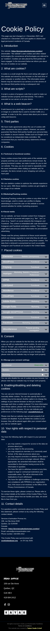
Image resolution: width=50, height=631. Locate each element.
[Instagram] (8, 604)
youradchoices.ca (35, 412)
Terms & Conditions (25, 626)
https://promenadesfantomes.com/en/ (26, 51)
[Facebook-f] (5, 604)
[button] (44, 5)
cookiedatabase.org (9, 541)
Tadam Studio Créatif (34, 628)
